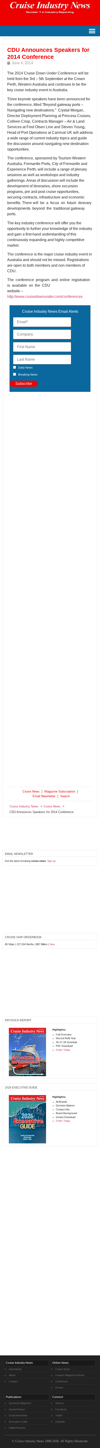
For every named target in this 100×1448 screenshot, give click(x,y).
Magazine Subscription (59, 791)
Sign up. (51, 861)
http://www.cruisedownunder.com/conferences (45, 297)
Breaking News (27, 374)
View (52, 944)
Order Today (63, 1049)
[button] (92, 31)
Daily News (25, 367)
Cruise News (31, 791)
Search (65, 796)
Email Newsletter (44, 796)
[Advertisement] (50, 590)
